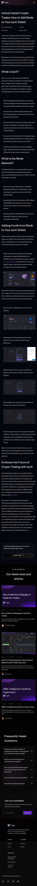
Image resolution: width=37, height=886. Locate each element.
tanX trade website (9, 262)
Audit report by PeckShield (12, 857)
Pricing (10, 843)
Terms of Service (10, 866)
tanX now (14, 495)
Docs (9, 847)
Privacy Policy (11, 862)
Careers (23, 843)
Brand (22, 847)
